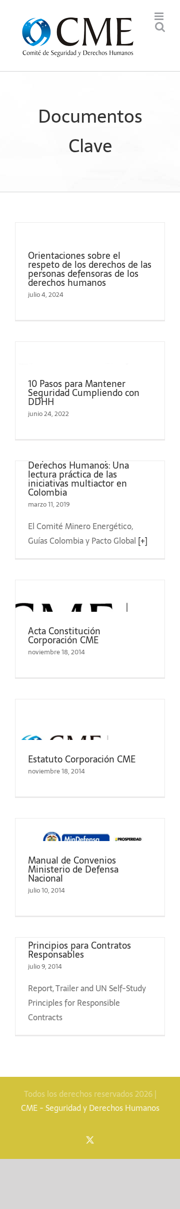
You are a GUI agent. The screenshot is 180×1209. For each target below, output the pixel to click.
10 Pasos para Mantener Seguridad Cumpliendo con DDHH (84, 392)
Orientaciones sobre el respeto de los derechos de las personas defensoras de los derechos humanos (90, 269)
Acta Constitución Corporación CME (64, 635)
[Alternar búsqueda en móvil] (160, 27)
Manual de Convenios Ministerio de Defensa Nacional (73, 869)
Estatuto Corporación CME (82, 759)
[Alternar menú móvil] (159, 16)
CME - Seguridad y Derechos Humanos (90, 1107)
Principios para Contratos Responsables (79, 950)
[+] (143, 540)
